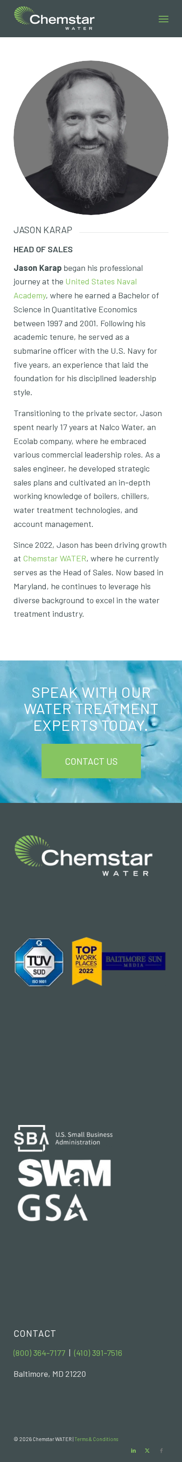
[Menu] (163, 18)
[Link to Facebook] (161, 1450)
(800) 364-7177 (39, 1352)
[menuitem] (163, 18)
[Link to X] (147, 1450)
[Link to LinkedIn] (133, 1450)
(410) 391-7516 (98, 1352)
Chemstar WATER (54, 558)
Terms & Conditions (96, 1439)
